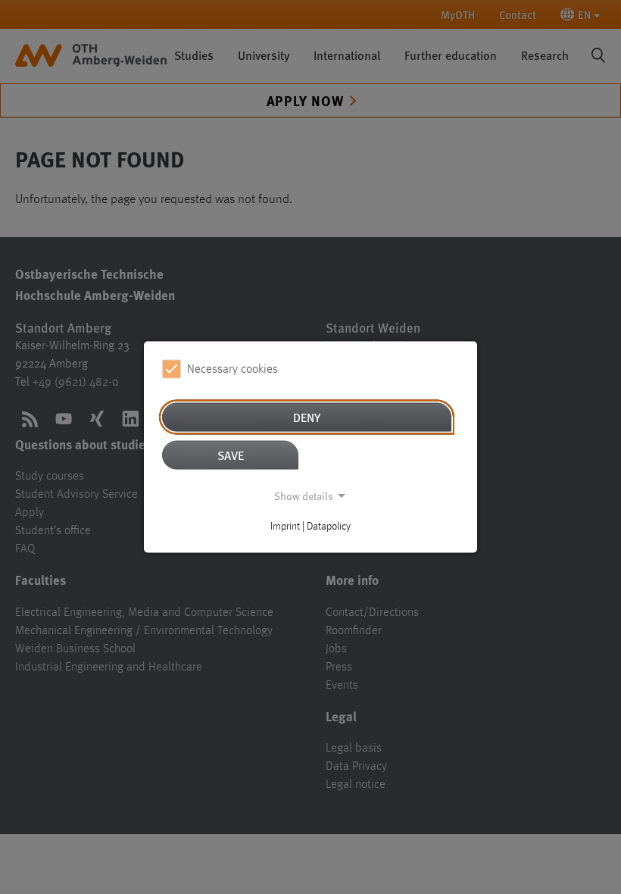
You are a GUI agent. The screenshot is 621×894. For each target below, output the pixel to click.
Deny (306, 417)
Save (230, 455)
